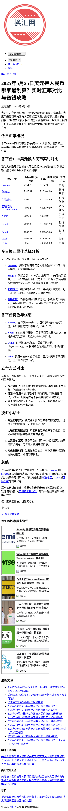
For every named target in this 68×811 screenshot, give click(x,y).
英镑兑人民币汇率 (49, 756)
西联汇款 (13, 299)
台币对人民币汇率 (24, 764)
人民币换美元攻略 (29, 756)
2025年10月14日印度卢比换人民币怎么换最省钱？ (35, 725)
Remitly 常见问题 (46, 796)
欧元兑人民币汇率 (26, 760)
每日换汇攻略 (14, 796)
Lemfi (5, 232)
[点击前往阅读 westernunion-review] (25, 599)
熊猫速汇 (7, 199)
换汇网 (13, 806)
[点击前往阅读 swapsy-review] (25, 673)
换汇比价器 (15, 800)
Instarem (6, 185)
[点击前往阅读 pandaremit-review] (25, 648)
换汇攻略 (13, 60)
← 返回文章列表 (10, 514)
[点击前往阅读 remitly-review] (25, 549)
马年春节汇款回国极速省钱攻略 (25, 702)
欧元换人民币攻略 (29, 780)
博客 (10, 68)
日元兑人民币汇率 (47, 760)
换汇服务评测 (15, 54)
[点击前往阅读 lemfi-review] (25, 623)
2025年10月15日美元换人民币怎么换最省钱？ (33, 706)
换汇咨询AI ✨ (16, 64)
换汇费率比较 (8, 74)
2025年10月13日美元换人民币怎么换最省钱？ (33, 736)
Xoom (5, 216)
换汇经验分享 (29, 796)
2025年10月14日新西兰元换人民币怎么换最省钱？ (35, 721)
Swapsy (6, 191)
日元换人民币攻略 (49, 780)
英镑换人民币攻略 (52, 776)
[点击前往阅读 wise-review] (25, 574)
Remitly (6, 224)
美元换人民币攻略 (11, 776)
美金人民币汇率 (10, 756)
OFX (4, 243)
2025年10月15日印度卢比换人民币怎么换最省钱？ (35, 713)
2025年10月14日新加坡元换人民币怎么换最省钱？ (35, 717)
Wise (4, 238)
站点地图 (27, 800)
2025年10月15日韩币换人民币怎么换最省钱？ (33, 710)
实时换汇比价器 (28, 491)
